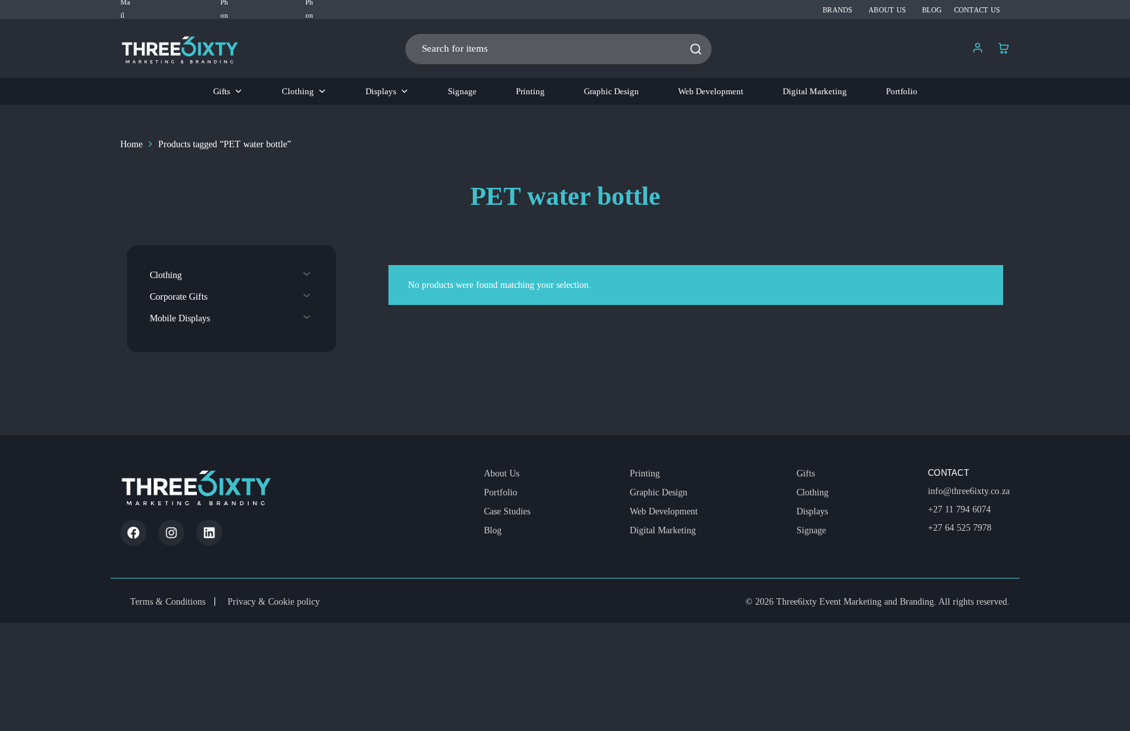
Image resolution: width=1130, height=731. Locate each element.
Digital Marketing (815, 91)
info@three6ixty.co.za (969, 491)
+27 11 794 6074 (959, 509)
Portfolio (901, 91)
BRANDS (837, 10)
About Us (501, 473)
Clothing (298, 91)
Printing (530, 91)
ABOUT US (887, 10)
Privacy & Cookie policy (274, 602)
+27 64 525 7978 (959, 528)
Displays (381, 91)
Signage (462, 91)
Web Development (711, 91)
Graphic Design (611, 91)
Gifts (221, 91)
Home (131, 144)
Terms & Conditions (167, 602)
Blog (493, 530)
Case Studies (507, 511)
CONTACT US (977, 10)
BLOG (932, 10)
